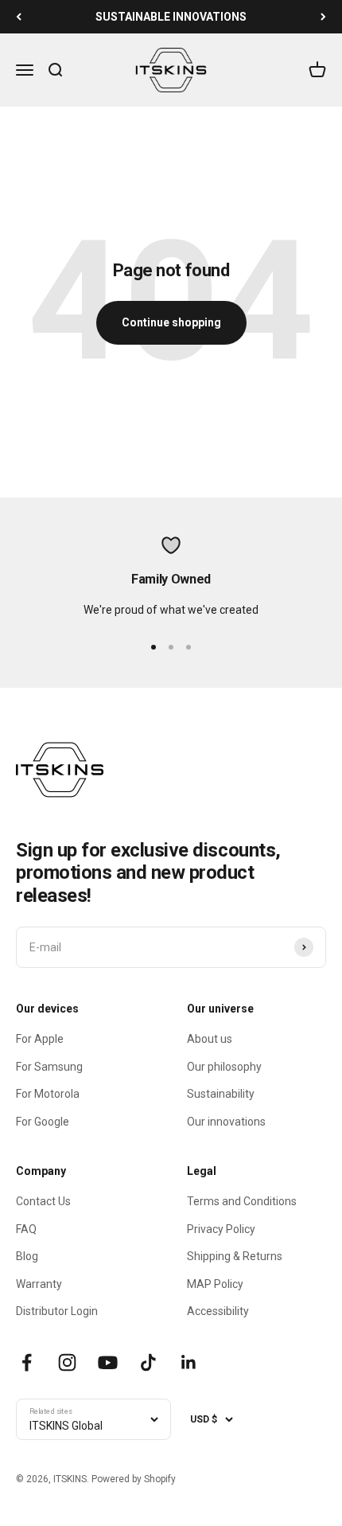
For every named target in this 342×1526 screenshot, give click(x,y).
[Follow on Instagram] (67, 1362)
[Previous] (18, 16)
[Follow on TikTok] (148, 1362)
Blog (27, 1256)
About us (209, 1038)
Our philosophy (224, 1066)
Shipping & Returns (234, 1256)
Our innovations (226, 1121)
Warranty (39, 1284)
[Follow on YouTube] (108, 1362)
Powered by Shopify (133, 1479)
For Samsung (49, 1066)
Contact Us (43, 1201)
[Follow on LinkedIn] (189, 1362)
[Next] (323, 16)
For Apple (40, 1038)
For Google (42, 1121)
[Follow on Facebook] (26, 1362)
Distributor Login (57, 1311)
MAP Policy (215, 1284)
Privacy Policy (221, 1229)
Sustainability (221, 1093)
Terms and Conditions (242, 1201)
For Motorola (48, 1093)
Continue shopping (171, 322)
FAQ (26, 1229)
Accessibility (218, 1311)
